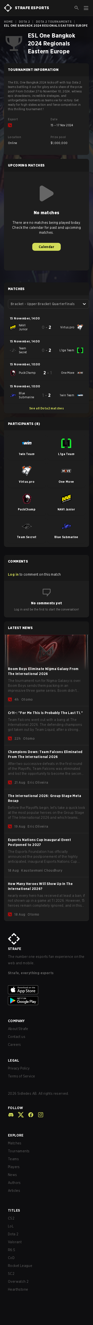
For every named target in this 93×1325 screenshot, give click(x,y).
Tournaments (19, 1151)
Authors (14, 1183)
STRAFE (14, 949)
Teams (13, 1159)
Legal (13, 1060)
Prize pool (58, 137)
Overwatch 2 (18, 1281)
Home (8, 21)
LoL (11, 1226)
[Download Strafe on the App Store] (46, 989)
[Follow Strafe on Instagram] (39, 1115)
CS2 (11, 1218)
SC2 (11, 1274)
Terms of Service (21, 1076)
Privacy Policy (19, 1068)
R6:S (11, 1250)
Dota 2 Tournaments (53, 21)
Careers (14, 1045)
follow (15, 1108)
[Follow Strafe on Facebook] (29, 1115)
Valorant (15, 1242)
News (12, 1175)
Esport (13, 119)
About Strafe (18, 1029)
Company (16, 1021)
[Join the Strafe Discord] (11, 1115)
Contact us (16, 1037)
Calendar (46, 247)
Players (14, 1167)
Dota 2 (24, 21)
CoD (11, 1258)
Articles (14, 1191)
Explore (16, 1135)
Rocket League (20, 1266)
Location (14, 137)
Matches (15, 1143)
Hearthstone (18, 1289)
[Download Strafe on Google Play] (46, 1000)
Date (54, 119)
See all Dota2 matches (46, 408)
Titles (14, 1210)
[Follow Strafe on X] (19, 1115)
